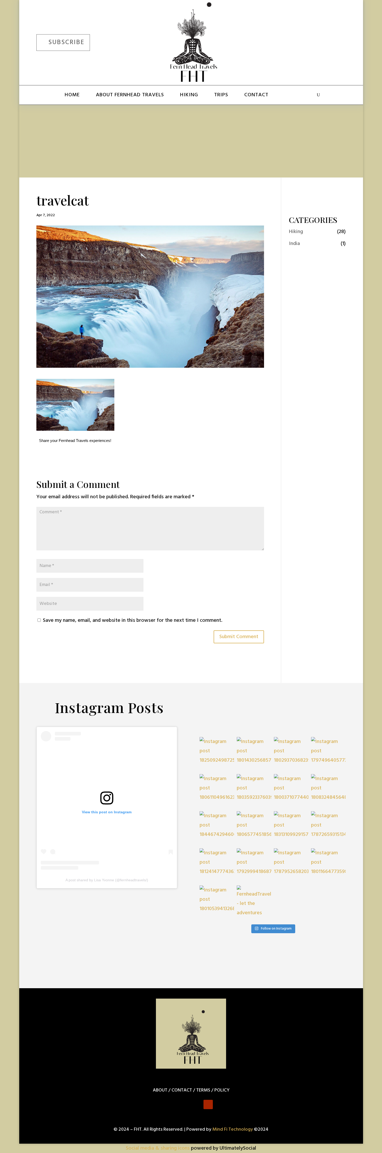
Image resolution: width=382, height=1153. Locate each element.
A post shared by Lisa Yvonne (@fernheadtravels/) (106, 880)
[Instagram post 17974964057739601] (328, 754)
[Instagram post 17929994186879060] (254, 865)
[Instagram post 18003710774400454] (291, 791)
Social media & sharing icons (158, 1148)
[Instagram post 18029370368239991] (291, 754)
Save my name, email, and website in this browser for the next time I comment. (132, 620)
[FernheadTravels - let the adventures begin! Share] (254, 902)
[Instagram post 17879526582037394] (291, 865)
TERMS (203, 1090)
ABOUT (160, 1090)
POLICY (221, 1090)
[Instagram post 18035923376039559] (254, 791)
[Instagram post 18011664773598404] (328, 865)
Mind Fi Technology (232, 1129)
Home (72, 95)
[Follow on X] (307, 41)
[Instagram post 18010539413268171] (217, 902)
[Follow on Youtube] (338, 41)
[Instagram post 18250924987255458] (217, 754)
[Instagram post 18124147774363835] (217, 865)
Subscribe (66, 42)
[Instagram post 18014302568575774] (254, 754)
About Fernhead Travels (130, 95)
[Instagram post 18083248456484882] (328, 791)
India (294, 244)
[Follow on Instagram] (323, 41)
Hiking (189, 95)
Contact (256, 95)
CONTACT (182, 1090)
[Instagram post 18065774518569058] (254, 828)
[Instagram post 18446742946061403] (217, 828)
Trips (221, 95)
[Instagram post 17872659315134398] (328, 828)
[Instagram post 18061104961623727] (217, 791)
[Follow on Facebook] (292, 41)
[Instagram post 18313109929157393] (291, 828)
